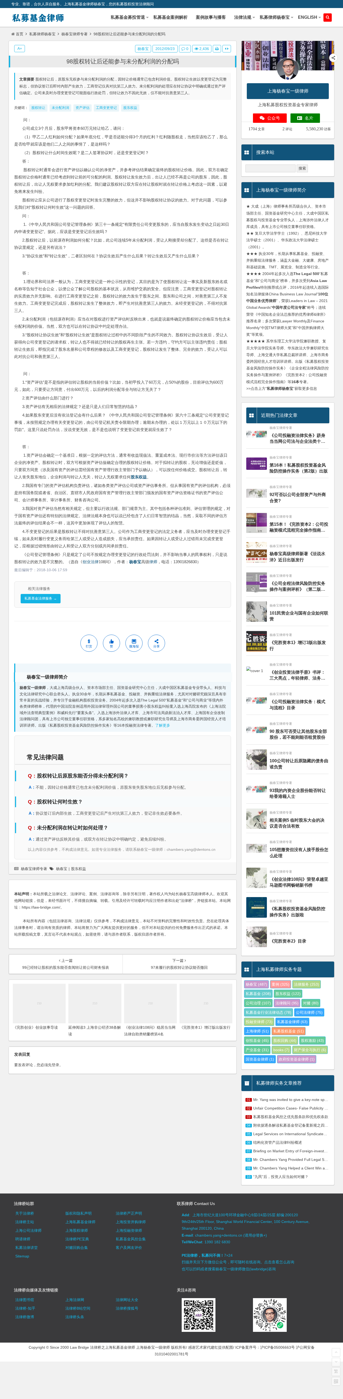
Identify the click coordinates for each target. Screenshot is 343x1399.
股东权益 (139, 477)
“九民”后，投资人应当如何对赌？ (280, 1177)
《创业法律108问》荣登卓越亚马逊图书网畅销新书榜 (299, 882)
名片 (309, 118)
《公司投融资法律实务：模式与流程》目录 (297, 704)
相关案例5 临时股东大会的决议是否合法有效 (297, 823)
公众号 (273, 118)
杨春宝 (135, 561)
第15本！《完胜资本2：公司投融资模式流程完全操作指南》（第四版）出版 (299, 527)
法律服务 (306, 984)
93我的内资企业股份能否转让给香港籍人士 (298, 793)
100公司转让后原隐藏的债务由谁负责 (299, 763)
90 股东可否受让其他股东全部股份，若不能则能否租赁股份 (298, 734)
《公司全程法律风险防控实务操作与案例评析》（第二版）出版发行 (297, 587)
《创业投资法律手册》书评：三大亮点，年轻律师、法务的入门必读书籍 (297, 675)
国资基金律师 (260, 1059)
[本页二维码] (336, 1381)
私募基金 (258, 994)
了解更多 (162, 725)
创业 (87, 561)
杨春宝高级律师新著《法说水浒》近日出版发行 (297, 556)
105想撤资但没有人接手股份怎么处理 (299, 852)
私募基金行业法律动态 (268, 1012)
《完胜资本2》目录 (288, 941)
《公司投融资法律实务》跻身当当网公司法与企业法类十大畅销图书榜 (297, 439)
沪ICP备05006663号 (277, 1347)
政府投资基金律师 (297, 1059)
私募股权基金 (288, 1031)
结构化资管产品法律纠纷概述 (277, 1142)
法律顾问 (287, 1003)
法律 (95, 561)
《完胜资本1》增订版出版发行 (205, 1027)
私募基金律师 (292, 1022)
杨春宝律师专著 (74, 34)
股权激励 (312, 1040)
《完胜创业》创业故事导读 (35, 1027)
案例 (280, 984)
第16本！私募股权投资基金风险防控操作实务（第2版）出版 (299, 468)
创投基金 (257, 1040)
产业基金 (257, 1050)
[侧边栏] (226, 48)
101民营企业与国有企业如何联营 (299, 616)
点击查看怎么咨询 (279, 1262)
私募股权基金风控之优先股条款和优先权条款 (290, 1117)
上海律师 (257, 1031)
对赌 (311, 1003)
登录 (55, 1065)
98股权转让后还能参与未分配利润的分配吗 (122, 61)
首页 (19, 34)
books (281, 1050)
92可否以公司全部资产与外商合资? (298, 497)
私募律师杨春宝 (42, 34)
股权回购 (284, 1040)
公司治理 (258, 1003)
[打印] (217, 48)
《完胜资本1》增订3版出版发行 (298, 645)
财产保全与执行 (310, 1050)
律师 (153, 561)
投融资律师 (259, 1022)
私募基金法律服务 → (40, 598)
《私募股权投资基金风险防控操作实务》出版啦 (297, 911)
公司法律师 (309, 1012)
